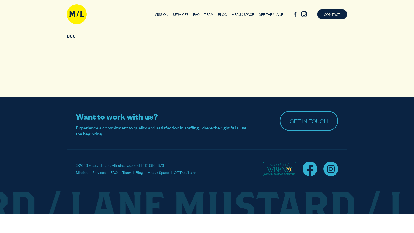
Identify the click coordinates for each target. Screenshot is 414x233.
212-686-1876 (153, 165)
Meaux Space (243, 14)
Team (208, 14)
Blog (222, 14)
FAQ (196, 14)
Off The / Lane (271, 14)
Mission (161, 14)
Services (181, 14)
